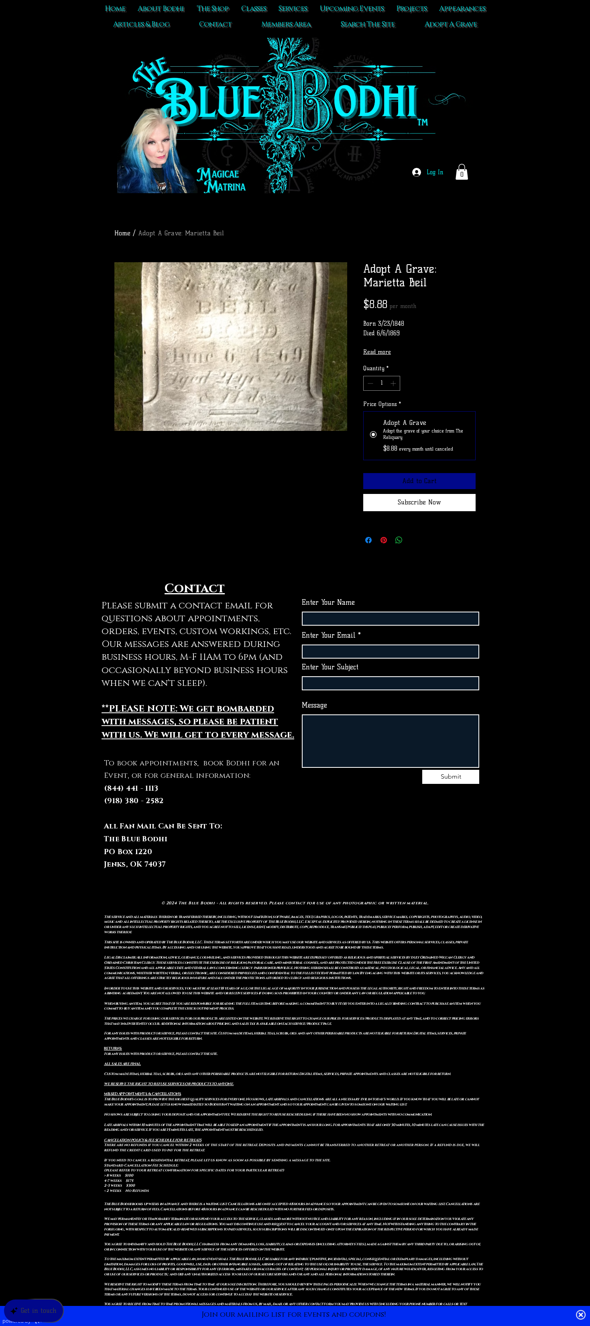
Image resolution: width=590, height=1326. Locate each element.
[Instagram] (407, 852)
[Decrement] (369, 383)
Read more (377, 352)
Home (122, 233)
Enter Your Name (328, 602)
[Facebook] (391, 852)
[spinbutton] (381, 383)
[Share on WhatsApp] (399, 540)
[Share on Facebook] (368, 540)
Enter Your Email (329, 635)
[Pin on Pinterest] (384, 540)
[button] (461, 172)
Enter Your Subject (330, 667)
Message (314, 705)
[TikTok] (374, 852)
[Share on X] (414, 540)
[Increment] (394, 383)
